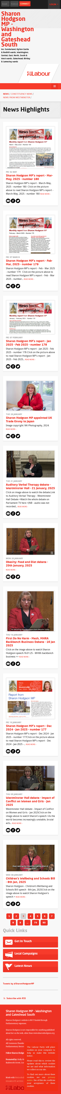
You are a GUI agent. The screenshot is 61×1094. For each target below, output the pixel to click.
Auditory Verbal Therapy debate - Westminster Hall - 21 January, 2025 (30, 486)
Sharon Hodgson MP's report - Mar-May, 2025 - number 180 (29, 177)
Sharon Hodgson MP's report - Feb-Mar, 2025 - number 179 (29, 262)
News (6, 94)
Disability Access (14, 1081)
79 (35, 922)
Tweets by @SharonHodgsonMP (18, 983)
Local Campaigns (26, 953)
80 (44, 922)
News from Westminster (16, 97)
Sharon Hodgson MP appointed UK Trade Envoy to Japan (29, 419)
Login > (53, 4)
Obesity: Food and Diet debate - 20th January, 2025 (27, 563)
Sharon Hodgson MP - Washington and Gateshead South (17, 29)
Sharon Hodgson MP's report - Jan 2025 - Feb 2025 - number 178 (28, 342)
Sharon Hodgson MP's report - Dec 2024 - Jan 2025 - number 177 (29, 727)
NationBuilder (21, 1078)
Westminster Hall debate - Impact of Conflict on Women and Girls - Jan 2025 (30, 801)
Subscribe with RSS (16, 998)
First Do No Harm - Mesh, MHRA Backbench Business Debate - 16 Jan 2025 (30, 642)
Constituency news (21, 94)
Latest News (23, 966)
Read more (45, 194)
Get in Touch (23, 941)
